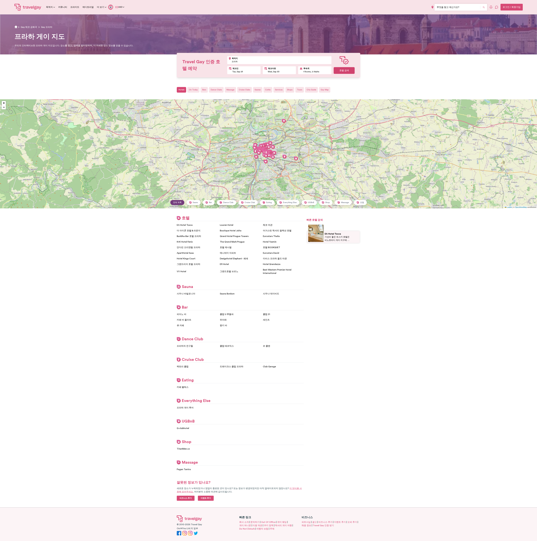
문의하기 (254, 522)
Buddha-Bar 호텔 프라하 (189, 236)
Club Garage (269, 366)
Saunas (258, 90)
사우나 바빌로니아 (186, 294)
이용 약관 (257, 525)
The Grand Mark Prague (232, 242)
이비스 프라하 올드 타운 (275, 258)
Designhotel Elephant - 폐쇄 (234, 258)
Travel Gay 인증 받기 (323, 525)
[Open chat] (496, 7)
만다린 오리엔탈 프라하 (188, 247)
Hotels (181, 90)
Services (279, 90)
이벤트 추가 (340, 522)
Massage (230, 90)
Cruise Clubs (244, 90)
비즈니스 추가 (325, 522)
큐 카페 (180, 325)
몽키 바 (223, 325)
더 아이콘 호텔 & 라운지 (188, 231)
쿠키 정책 (268, 525)
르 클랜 (266, 346)
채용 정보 (306, 525)
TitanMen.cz (183, 449)
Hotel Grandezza (271, 264)
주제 (272, 529)
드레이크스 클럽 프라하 (231, 366)
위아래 (223, 320)
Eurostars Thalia (271, 236)
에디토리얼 (88, 7)
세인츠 (266, 320)
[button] (274, 153)
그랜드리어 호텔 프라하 (188, 264)
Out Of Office (268, 522)
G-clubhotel (183, 428)
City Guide (311, 90)
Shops (290, 90)
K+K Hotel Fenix (185, 242)
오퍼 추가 (352, 522)
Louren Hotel (226, 225)
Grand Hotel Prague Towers (234, 236)
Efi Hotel (224, 264)
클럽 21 (266, 314)
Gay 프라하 (46, 27)
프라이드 (74, 7)
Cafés (268, 90)
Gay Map (325, 90)
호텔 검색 (344, 70)
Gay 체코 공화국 (29, 27)
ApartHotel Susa (185, 253)
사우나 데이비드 (271, 294)
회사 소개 (244, 522)
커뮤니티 (62, 7)
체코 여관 (267, 225)
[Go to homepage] (28, 7)
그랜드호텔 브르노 (229, 271)
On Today (193, 90)
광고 (314, 522)
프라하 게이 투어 (185, 408)
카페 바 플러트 (184, 320)
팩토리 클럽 (183, 366)
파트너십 (306, 522)
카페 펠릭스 (183, 387)
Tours (299, 90)
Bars (204, 90)
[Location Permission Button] (432, 7)
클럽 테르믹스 (227, 346)
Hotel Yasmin (269, 242)
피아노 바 (181, 314)
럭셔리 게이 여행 (283, 525)
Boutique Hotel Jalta (230, 231)
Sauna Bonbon (227, 294)
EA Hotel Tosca (185, 225)
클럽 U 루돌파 (227, 314)
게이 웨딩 (282, 522)
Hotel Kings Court (186, 258)
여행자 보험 (262, 529)
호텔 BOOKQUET (271, 247)
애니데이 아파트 (228, 253)
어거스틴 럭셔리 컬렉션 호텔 (277, 231)
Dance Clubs (216, 90)
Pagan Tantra (184, 469)
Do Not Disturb (247, 529)
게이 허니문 (245, 525)
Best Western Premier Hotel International (277, 271)
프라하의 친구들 (185, 346)
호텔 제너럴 (226, 247)
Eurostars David (271, 253)
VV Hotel (181, 271)
